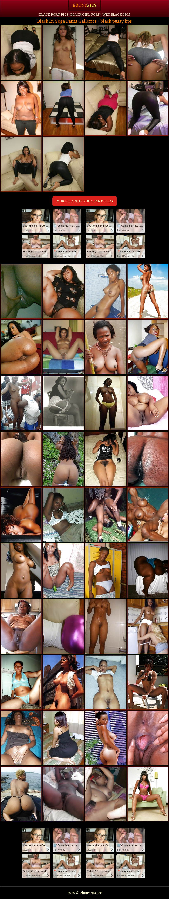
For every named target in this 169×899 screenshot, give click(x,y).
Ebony (84, 5)
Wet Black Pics (116, 15)
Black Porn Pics (53, 15)
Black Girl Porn (85, 15)
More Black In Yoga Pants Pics (84, 201)
